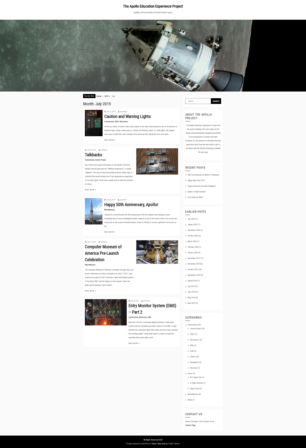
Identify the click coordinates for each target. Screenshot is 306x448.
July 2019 (191, 286)
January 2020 (193, 252)
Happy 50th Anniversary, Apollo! (131, 204)
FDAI (192, 351)
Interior (192, 357)
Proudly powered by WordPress (138, 444)
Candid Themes (174, 444)
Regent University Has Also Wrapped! (202, 186)
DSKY (117, 121)
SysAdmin (123, 112)
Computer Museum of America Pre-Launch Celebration (103, 253)
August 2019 (192, 281)
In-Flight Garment (196, 383)
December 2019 (194, 258)
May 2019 (191, 297)
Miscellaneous (109, 210)
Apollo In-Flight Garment (197, 192)
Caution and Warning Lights (127, 116)
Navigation (194, 362)
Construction (109, 121)
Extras (190, 373)
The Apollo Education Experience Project (153, 6)
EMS (149, 317)
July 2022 (191, 219)
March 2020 (192, 241)
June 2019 (192, 292)
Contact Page (190, 425)
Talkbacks (93, 154)
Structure (193, 368)
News (190, 400)
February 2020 (193, 247)
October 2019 (193, 269)
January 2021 (193, 224)
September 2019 (194, 275)
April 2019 (191, 303)
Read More (109, 140)
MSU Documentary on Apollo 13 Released (203, 175)
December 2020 (194, 230)
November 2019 (194, 264)
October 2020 (193, 236)
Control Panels (100, 160)
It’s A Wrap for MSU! (195, 197)
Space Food (194, 388)
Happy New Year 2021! (196, 180)
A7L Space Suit (196, 377)
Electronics (124, 121)
